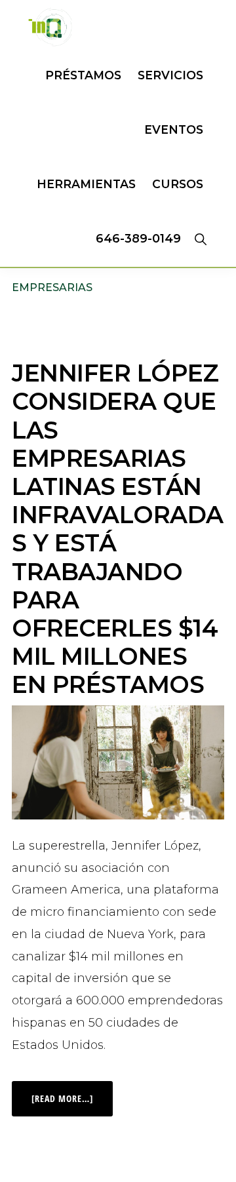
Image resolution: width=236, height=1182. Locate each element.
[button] (200, 238)
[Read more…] (72, 1093)
